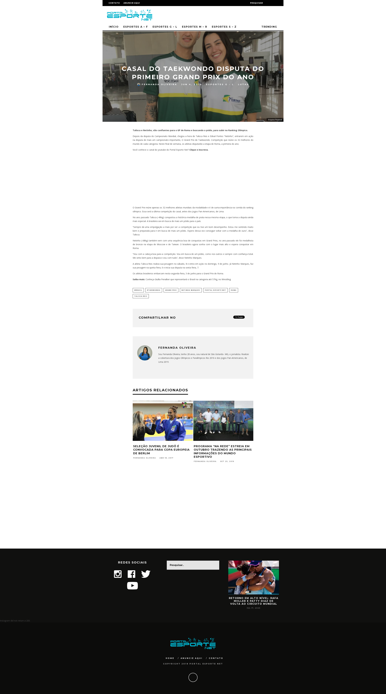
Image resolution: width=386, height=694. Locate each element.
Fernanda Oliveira (159, 84)
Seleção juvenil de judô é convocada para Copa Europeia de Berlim (161, 450)
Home (170, 658)
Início (114, 26)
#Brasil (138, 290)
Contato (114, 3)
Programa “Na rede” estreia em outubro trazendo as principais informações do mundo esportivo (223, 451)
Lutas (243, 84)
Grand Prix (171, 290)
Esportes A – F (135, 26)
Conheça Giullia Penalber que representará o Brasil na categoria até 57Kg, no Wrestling (188, 279)
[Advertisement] (193, 179)
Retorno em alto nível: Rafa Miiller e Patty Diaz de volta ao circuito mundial (253, 601)
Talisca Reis (140, 296)
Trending (268, 26)
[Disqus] (193, 510)
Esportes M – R (194, 26)
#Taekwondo (153, 290)
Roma (233, 290)
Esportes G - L (220, 84)
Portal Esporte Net (215, 290)
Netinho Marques (191, 290)
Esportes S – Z (224, 26)
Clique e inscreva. (198, 149)
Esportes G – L (165, 26)
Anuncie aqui (131, 3)
